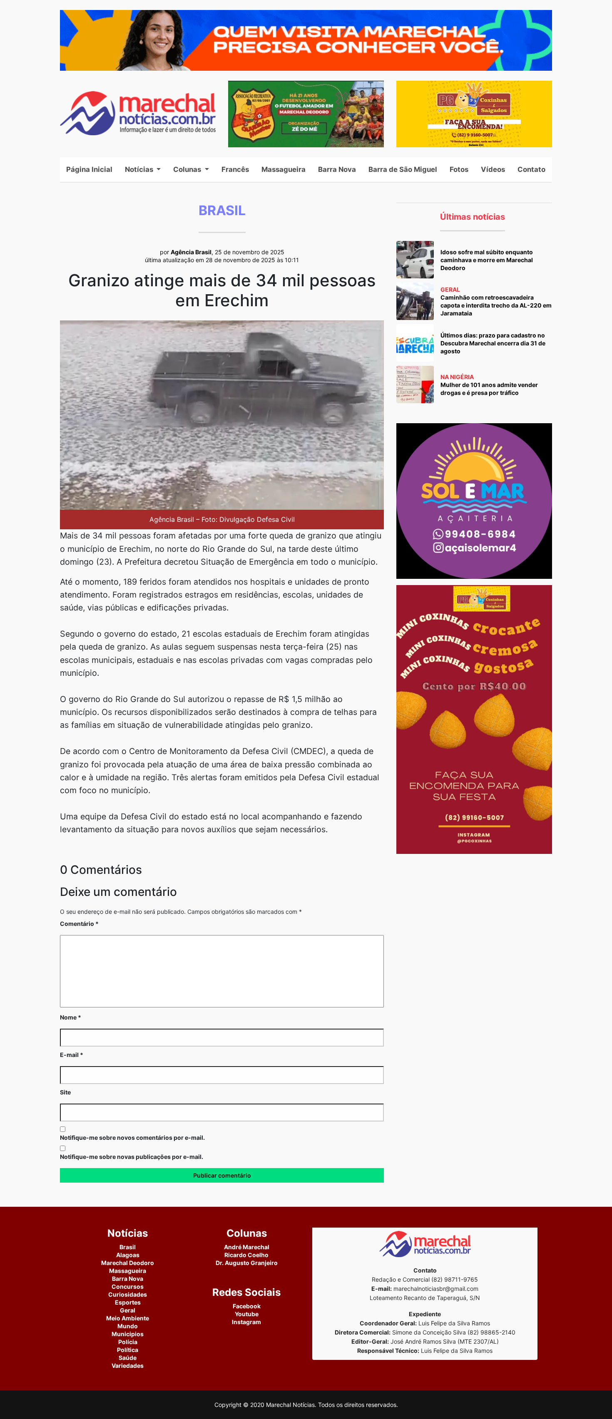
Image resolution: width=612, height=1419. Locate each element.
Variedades (128, 1365)
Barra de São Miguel (402, 169)
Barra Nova (337, 169)
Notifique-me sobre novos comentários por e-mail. (132, 1137)
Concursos (128, 1286)
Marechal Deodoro (127, 1262)
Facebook (247, 1306)
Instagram (246, 1321)
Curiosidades (127, 1294)
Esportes (128, 1302)
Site (65, 1092)
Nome (70, 1017)
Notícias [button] (140, 169)
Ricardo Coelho (246, 1254)
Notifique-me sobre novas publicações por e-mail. (131, 1156)
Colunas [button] (188, 169)
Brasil (127, 1246)
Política (127, 1349)
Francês (235, 169)
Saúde (128, 1357)
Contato (531, 169)
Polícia (127, 1341)
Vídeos (493, 169)
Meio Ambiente (127, 1318)
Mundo (127, 1326)
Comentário (79, 923)
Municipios (128, 1333)
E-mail (71, 1054)
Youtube (247, 1313)
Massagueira (283, 169)
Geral (127, 1310)
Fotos (459, 169)
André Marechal (246, 1246)
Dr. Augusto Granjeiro (247, 1262)
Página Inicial (92, 169)
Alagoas (127, 1254)
